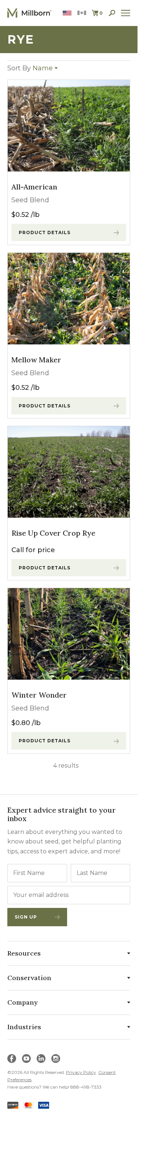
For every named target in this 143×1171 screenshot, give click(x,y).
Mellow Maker (36, 359)
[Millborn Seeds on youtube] (26, 1058)
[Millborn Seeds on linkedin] (41, 1058)
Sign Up (26, 917)
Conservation (29, 978)
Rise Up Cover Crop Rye (53, 533)
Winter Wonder (39, 694)
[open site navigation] (126, 13)
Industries (24, 1027)
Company (22, 1002)
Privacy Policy (81, 1072)
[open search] (112, 13)
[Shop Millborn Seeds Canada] (81, 13)
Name (30, 68)
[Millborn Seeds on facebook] (11, 1058)
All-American (34, 186)
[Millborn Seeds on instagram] (55, 1058)
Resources (24, 953)
